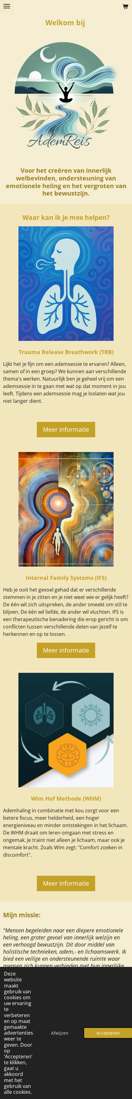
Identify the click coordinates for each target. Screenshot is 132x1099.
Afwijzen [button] (59, 1033)
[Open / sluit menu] (7, 6)
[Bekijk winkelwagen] (125, 6)
